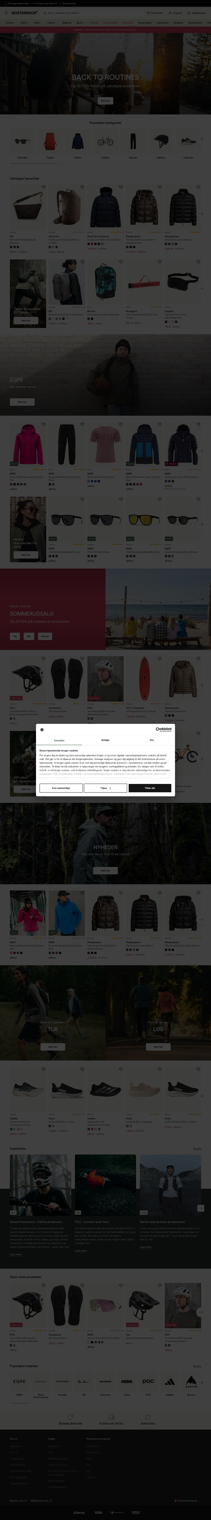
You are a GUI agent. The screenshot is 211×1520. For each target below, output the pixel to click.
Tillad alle (150, 788)
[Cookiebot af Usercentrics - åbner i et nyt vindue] (158, 729)
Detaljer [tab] (105, 740)
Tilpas (103, 788)
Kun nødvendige (61, 788)
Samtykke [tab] (59, 740)
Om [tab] (152, 740)
